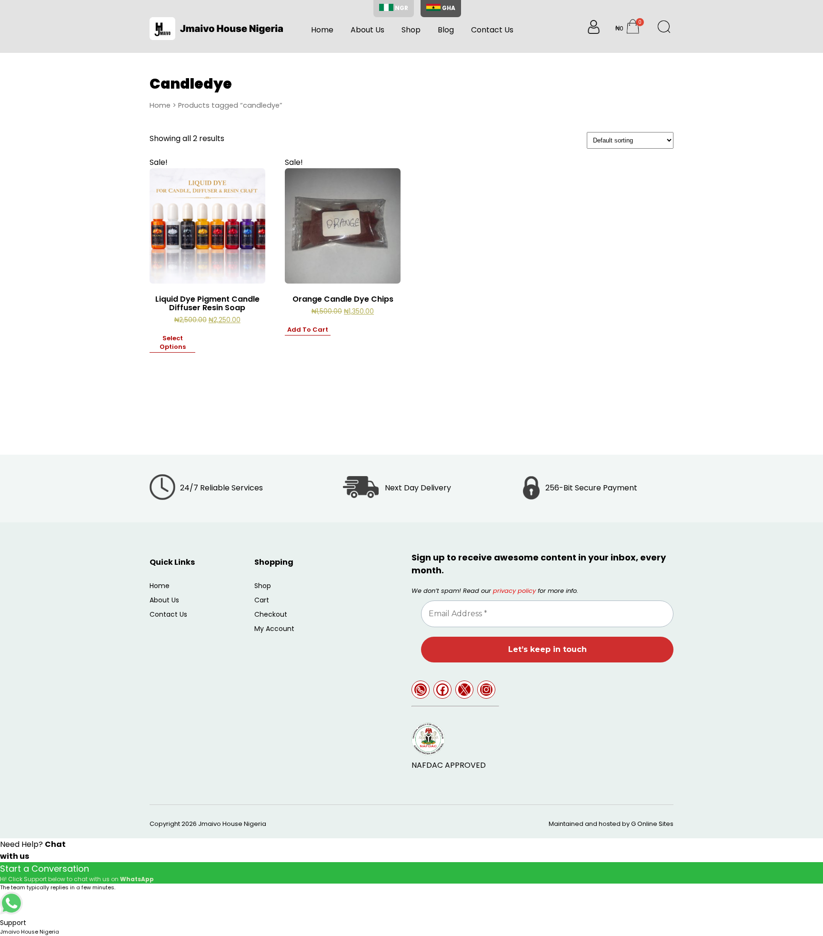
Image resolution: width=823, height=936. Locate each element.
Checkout (270, 614)
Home (322, 29)
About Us (367, 29)
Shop (411, 29)
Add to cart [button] (307, 330)
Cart (261, 600)
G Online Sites (652, 823)
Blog (446, 29)
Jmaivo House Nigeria (232, 823)
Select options (173, 342)
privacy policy (514, 590)
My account (274, 628)
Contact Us (492, 29)
